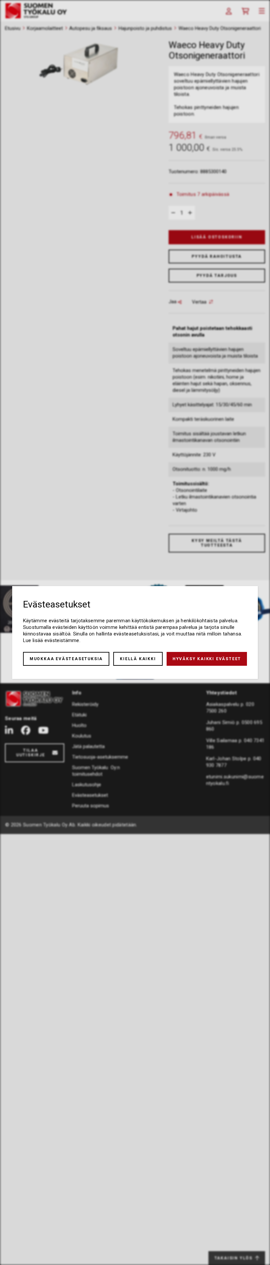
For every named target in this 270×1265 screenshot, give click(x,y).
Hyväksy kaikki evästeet (207, 659)
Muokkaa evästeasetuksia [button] (66, 659)
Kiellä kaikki (138, 659)
